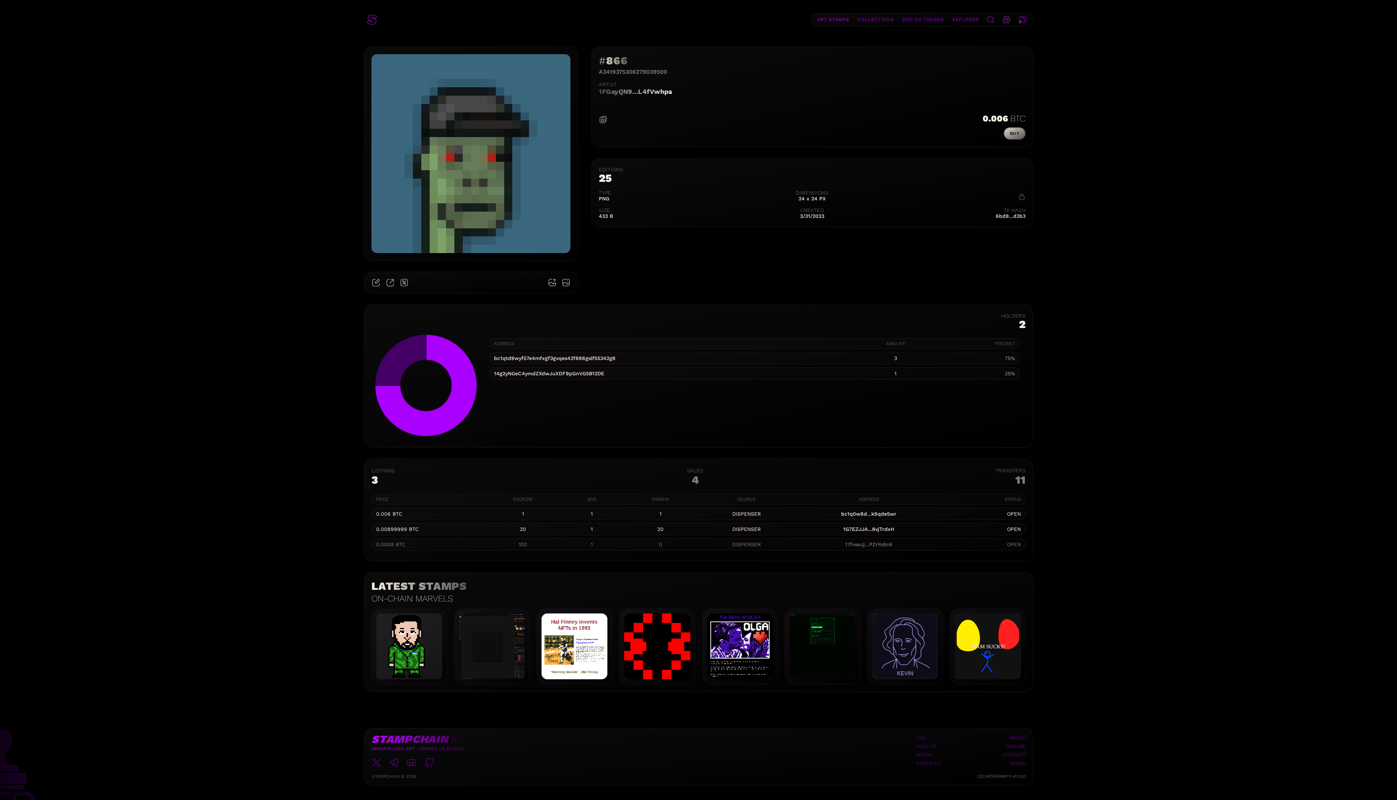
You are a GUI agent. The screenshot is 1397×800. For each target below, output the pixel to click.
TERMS (1017, 763)
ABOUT (1017, 737)
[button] (372, 19)
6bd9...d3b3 (1011, 216)
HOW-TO (926, 746)
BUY (1014, 133)
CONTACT (1014, 754)
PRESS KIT (928, 763)
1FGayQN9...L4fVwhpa (635, 91)
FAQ (921, 737)
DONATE (1016, 746)
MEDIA (924, 754)
